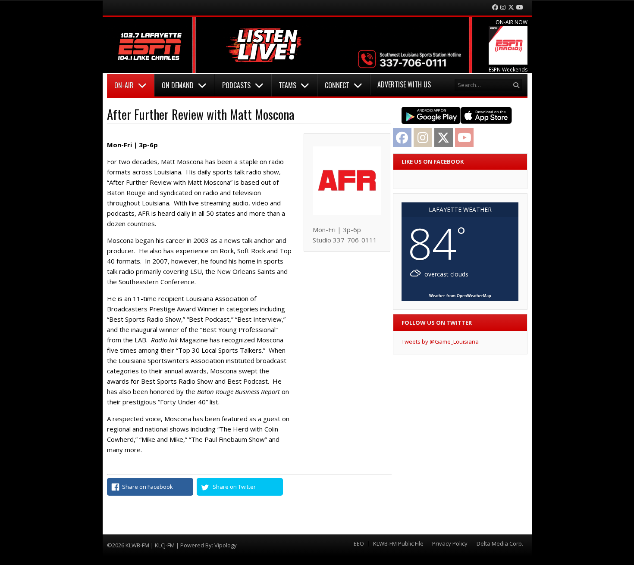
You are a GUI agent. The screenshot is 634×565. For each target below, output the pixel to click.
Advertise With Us (404, 84)
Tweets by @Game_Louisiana (440, 341)
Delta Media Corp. (500, 543)
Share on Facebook (147, 486)
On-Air (124, 85)
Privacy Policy (450, 543)
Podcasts (236, 85)
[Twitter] (511, 7)
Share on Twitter (234, 486)
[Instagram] (502, 7)
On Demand (178, 85)
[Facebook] (495, 7)
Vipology (225, 545)
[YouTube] (519, 7)
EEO (359, 543)
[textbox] (199, 145)
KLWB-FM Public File (398, 543)
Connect (337, 85)
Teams (287, 85)
